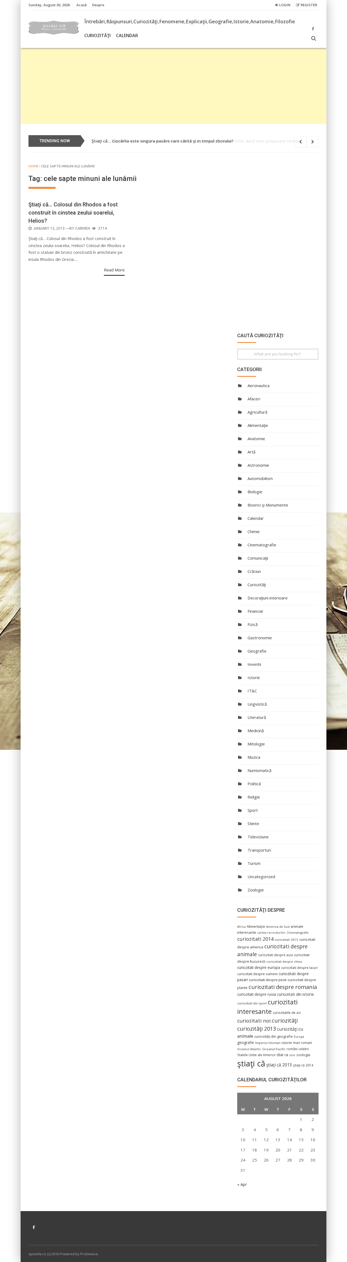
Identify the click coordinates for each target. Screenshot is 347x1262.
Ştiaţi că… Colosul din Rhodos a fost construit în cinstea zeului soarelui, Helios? (73, 212)
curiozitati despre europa (258, 967)
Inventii (254, 664)
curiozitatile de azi (287, 1012)
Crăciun (254, 571)
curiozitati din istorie (295, 994)
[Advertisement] (173, 86)
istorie (287, 1042)
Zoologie (256, 890)
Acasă (81, 4)
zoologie (303, 1055)
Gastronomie (260, 637)
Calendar (127, 35)
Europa (299, 1037)
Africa (241, 927)
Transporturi (259, 850)
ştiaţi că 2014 (303, 1065)
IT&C (252, 690)
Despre (98, 4)
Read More (114, 269)
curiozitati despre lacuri (299, 967)
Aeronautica (258, 385)
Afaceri (254, 398)
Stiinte (253, 823)
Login (284, 4)
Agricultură (257, 412)
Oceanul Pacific (273, 1049)
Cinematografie (262, 544)
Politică (254, 783)
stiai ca (282, 1054)
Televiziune (258, 836)
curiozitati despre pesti (268, 979)
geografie (245, 1042)
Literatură (257, 717)
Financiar (256, 611)
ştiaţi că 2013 (279, 1065)
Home (33, 166)
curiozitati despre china (284, 961)
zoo (292, 1055)
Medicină (256, 730)
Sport (253, 810)
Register (309, 4)
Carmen (82, 228)
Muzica (254, 757)
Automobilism (260, 478)
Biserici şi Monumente (268, 505)
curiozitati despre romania (283, 987)
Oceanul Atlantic (249, 1049)
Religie (254, 797)
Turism (254, 863)
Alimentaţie (258, 425)
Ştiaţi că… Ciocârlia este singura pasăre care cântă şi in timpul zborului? (162, 141)
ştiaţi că (251, 1063)
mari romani (302, 1042)
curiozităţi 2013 (256, 1028)
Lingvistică (257, 704)
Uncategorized (261, 876)
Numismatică (259, 770)
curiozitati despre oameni (257, 974)
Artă (251, 452)
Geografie (257, 651)
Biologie (255, 491)
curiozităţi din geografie (273, 1036)
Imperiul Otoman (268, 1043)
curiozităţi (285, 1020)
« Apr (242, 1184)
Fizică (253, 624)
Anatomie (256, 438)
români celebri (298, 1049)
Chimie (254, 531)
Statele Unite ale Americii (256, 1055)
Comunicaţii (258, 558)
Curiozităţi (97, 35)
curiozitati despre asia (275, 955)
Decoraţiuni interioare (268, 598)
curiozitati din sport (252, 1003)
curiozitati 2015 (286, 939)
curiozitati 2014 (255, 939)
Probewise (89, 1253)
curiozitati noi (254, 1020)
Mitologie (256, 744)
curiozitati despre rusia (256, 994)
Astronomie (258, 465)
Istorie (254, 677)
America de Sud (278, 926)
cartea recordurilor (271, 933)
